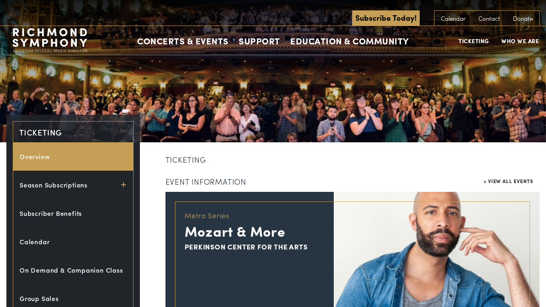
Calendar (453, 18)
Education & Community (349, 40)
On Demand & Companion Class (71, 270)
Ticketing (473, 41)
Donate (523, 18)
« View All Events (508, 181)
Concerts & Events (183, 40)
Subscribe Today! (385, 17)
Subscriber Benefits (51, 213)
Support (259, 40)
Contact (489, 18)
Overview (35, 156)
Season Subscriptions (54, 184)
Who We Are (520, 41)
